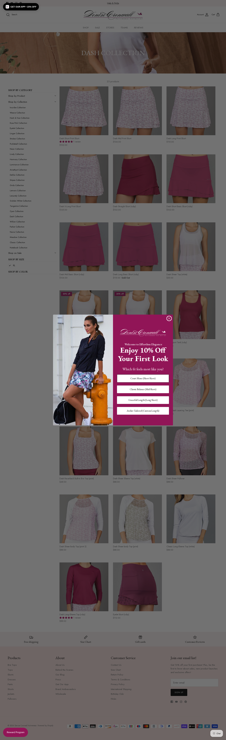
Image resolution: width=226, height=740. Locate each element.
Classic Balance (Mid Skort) (143, 389)
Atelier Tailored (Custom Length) (143, 410)
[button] (21, 6)
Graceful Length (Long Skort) (143, 400)
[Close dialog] (169, 318)
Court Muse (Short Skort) (143, 378)
